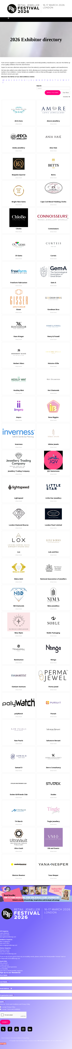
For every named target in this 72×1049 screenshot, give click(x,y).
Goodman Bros (53, 309)
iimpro (18, 417)
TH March (18, 821)
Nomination (18, 660)
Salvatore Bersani (53, 740)
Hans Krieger (19, 336)
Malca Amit (18, 579)
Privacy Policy (26, 1004)
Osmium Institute (19, 687)
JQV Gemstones (53, 471)
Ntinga (53, 660)
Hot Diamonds (53, 390)
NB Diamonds (18, 606)
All (3, 80)
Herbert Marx (18, 363)
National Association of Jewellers (53, 579)
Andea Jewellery (18, 148)
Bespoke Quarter (18, 175)
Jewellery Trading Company (19, 471)
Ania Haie (53, 148)
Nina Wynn (18, 633)
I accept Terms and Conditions (11, 1009)
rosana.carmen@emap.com (8, 954)
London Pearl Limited (53, 525)
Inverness (18, 444)
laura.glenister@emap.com (8, 937)
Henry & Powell (53, 336)
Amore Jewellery (53, 121)
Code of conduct (5, 1038)
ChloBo (19, 229)
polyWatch (18, 714)
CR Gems (18, 256)
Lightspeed (18, 498)
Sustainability (4, 969)
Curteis (53, 256)
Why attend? (4, 963)
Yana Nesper (53, 875)
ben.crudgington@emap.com (8, 945)
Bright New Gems (19, 202)
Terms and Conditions (12, 1004)
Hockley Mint (18, 390)
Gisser (18, 309)
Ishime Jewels (53, 444)
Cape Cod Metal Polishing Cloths (53, 202)
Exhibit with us (4, 965)
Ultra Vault (18, 848)
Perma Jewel (53, 687)
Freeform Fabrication (18, 282)
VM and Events (53, 848)
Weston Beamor (18, 875)
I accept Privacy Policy (8, 1007)
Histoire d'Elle (53, 363)
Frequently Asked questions (8, 967)
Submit (5, 1022)
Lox (18, 552)
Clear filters (66, 92)
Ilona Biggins (53, 417)
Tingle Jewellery (53, 821)
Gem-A (53, 282)
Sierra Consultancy (53, 767)
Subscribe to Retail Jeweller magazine (11, 970)
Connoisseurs (53, 229)
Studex (53, 794)
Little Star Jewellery (53, 498)
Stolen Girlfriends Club (18, 794)
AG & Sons (19, 121)
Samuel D (18, 767)
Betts (53, 175)
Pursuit (53, 714)
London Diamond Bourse (18, 525)
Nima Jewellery (53, 606)
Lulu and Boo (53, 552)
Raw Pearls (18, 740)
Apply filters (52, 92)
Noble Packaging (53, 633)
